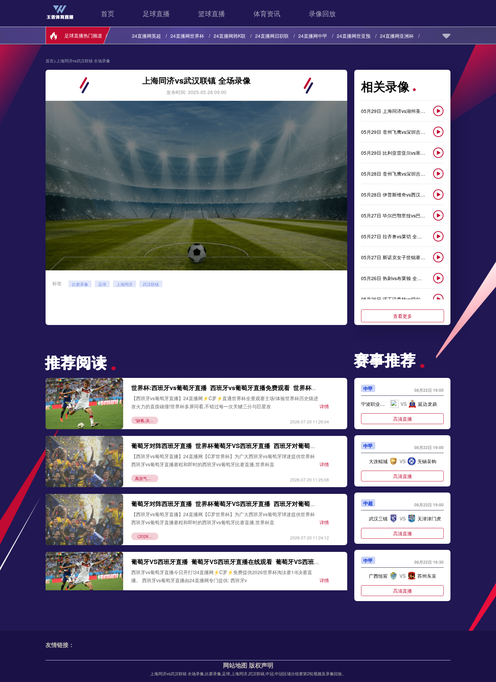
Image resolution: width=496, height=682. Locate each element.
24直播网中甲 (312, 35)
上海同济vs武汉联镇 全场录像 (83, 61)
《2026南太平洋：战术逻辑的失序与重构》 (146, 536)
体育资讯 (266, 13)
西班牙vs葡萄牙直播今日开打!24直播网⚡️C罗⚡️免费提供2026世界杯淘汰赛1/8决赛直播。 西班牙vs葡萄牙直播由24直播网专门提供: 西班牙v (221, 576)
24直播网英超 (146, 35)
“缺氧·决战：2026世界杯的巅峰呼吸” (146, 420)
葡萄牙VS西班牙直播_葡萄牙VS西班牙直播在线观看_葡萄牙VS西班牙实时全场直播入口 (250, 561)
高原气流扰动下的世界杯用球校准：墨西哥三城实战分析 (146, 478)
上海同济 (124, 284)
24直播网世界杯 (187, 35)
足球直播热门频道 (83, 35)
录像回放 (322, 13)
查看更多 (402, 316)
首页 (107, 13)
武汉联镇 (151, 284)
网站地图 (235, 665)
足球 (102, 284)
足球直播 (156, 13)
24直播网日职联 (272, 35)
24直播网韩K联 (230, 35)
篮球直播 (211, 13)
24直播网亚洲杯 (397, 35)
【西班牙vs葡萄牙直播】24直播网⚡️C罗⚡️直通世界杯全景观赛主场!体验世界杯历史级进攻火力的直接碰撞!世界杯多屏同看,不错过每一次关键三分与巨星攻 (224, 402)
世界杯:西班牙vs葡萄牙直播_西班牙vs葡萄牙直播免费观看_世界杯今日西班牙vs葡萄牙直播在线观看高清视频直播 (285, 387)
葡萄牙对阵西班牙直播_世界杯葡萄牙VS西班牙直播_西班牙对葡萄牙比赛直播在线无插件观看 (257, 445)
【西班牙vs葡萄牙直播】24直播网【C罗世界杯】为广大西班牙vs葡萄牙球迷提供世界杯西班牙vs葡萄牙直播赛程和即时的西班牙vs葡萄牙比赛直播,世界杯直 (223, 460)
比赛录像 (80, 284)
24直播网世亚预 (353, 35)
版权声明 (261, 665)
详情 (324, 406)
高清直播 (402, 418)
